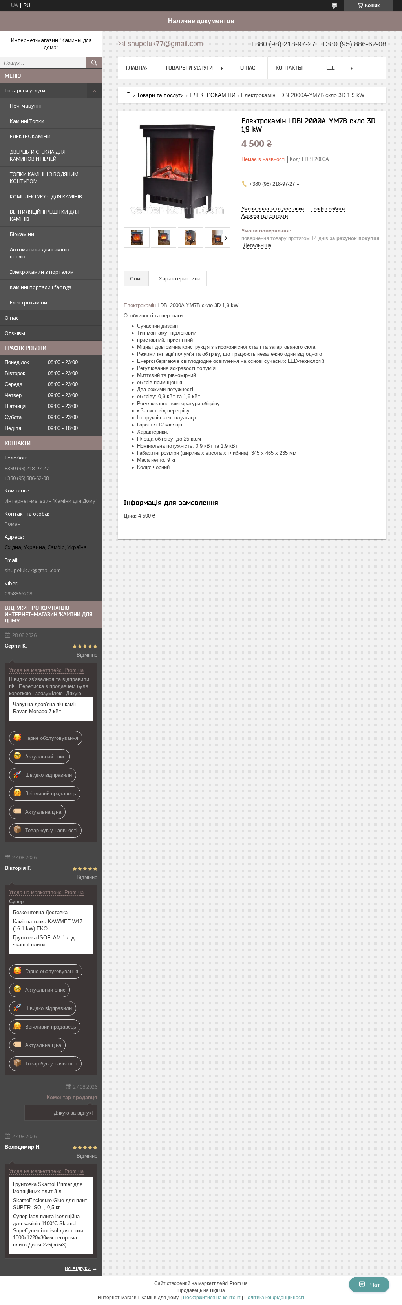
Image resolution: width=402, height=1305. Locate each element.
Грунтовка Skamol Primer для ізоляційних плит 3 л (47, 1187)
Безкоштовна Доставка (40, 912)
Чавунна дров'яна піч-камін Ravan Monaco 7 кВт (45, 707)
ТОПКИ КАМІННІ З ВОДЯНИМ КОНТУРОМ (44, 177)
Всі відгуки (78, 1268)
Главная (137, 67)
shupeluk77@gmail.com (33, 570)
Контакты (289, 67)
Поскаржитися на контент (212, 1297)
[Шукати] (94, 63)
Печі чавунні (26, 105)
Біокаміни (22, 234)
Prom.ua (239, 1283)
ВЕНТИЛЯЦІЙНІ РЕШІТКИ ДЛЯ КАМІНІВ (44, 215)
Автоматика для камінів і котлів (41, 253)
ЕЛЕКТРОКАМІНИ (30, 136)
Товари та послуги (160, 95)
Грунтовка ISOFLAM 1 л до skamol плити (45, 941)
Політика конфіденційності (274, 1297)
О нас (11, 317)
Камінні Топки (27, 120)
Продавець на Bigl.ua (201, 1290)
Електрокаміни (28, 302)
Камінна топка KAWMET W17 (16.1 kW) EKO (47, 925)
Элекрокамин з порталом (42, 271)
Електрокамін (140, 305)
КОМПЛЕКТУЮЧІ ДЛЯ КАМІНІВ (46, 196)
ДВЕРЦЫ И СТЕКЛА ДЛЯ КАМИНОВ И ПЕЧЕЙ (38, 155)
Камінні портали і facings (40, 287)
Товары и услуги (25, 90)
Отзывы (15, 333)
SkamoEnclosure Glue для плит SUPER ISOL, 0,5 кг (50, 1203)
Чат (375, 1284)
